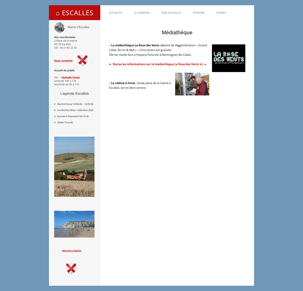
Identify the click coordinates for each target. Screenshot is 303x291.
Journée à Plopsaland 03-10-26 (73, 116)
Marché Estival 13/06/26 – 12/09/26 (75, 104)
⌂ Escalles (74, 12)
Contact (221, 12)
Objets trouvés (65, 122)
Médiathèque (177, 32)
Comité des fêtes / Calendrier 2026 (75, 110)
